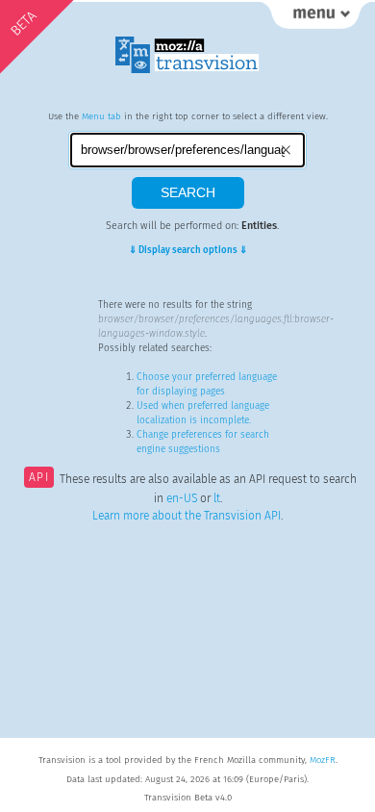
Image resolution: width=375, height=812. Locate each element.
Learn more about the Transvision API (186, 515)
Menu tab (101, 116)
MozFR (323, 760)
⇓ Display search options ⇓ (188, 250)
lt (216, 498)
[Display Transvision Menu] (315, 19)
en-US (181, 498)
